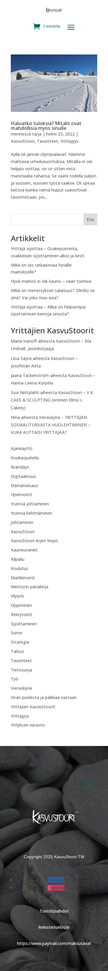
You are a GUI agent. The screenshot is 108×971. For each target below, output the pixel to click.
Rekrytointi (21, 614)
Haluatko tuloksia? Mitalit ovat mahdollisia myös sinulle (46, 125)
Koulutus (19, 568)
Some (16, 633)
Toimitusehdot (54, 911)
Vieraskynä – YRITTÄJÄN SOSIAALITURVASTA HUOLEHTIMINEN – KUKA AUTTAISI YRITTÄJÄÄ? (51, 424)
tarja (36, 134)
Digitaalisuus (23, 476)
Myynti (17, 596)
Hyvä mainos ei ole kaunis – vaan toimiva (51, 281)
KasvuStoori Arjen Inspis (34, 540)
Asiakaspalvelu (25, 458)
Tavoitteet (47, 141)
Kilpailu (17, 559)
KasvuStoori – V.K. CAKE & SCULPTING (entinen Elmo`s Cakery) (52, 400)
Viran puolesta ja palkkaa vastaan (43, 697)
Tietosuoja (21, 670)
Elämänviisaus (24, 485)
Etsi (90, 219)
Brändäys (20, 467)
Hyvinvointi (21, 494)
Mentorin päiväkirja (29, 586)
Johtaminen (22, 522)
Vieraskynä (21, 688)
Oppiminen (21, 605)
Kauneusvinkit (24, 550)
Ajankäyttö (21, 448)
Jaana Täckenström (30, 375)
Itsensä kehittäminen (31, 513)
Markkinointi (23, 578)
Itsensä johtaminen (30, 504)
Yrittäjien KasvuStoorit (33, 706)
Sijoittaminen (24, 624)
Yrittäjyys (69, 141)
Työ (14, 679)
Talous (17, 651)
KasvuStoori (22, 141)
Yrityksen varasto (28, 725)
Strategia (20, 642)
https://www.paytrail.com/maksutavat (54, 943)
